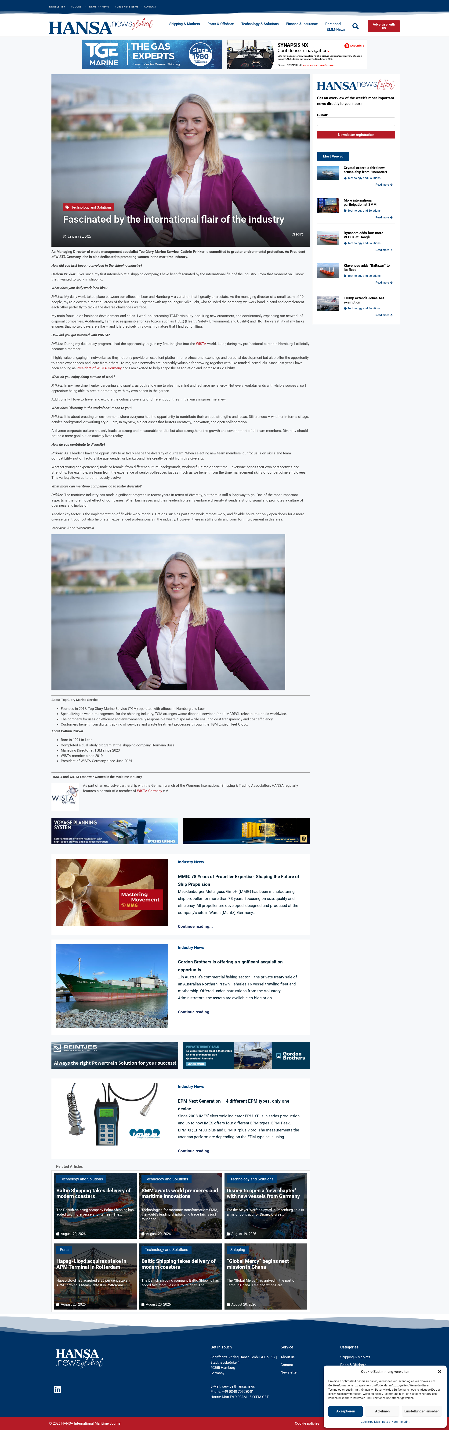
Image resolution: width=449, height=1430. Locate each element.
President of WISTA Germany (99, 368)
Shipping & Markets (184, 24)
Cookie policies (370, 1421)
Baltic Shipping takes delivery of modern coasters (93, 1193)
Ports (64, 1249)
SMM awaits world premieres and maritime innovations (179, 1193)
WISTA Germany (149, 791)
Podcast (77, 6)
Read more (382, 184)
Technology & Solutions (260, 24)
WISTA (201, 344)
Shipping (237, 1249)
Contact (150, 6)
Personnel (333, 24)
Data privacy (390, 1421)
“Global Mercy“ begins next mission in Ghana (258, 1264)
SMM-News (336, 30)
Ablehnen (382, 1411)
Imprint (404, 1421)
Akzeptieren (345, 1411)
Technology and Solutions (91, 207)
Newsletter (57, 6)
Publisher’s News (126, 6)
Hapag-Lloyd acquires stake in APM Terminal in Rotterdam (91, 1264)
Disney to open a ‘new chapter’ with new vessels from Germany (263, 1193)
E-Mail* (322, 115)
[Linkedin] (58, 1389)
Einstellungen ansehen (421, 1411)
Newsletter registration (356, 135)
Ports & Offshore (220, 24)
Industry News (98, 6)
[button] (439, 1371)
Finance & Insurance (302, 24)
